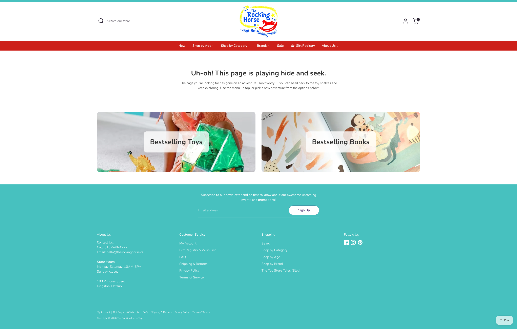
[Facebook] (346, 242)
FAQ (182, 257)
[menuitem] (182, 47)
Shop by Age (271, 257)
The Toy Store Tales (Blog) (281, 270)
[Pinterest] (360, 242)
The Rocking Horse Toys (130, 318)
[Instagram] (353, 242)
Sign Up (304, 210)
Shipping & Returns (193, 264)
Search (266, 243)
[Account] (405, 21)
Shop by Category (274, 250)
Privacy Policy (189, 270)
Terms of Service (191, 277)
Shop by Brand (272, 264)
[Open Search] (101, 21)
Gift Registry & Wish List (197, 250)
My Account (188, 243)
